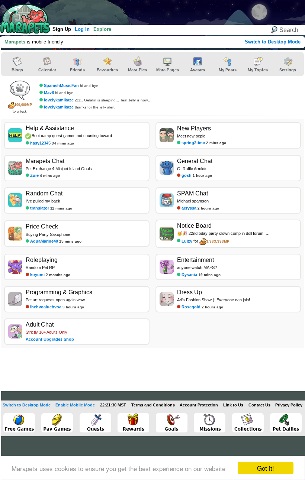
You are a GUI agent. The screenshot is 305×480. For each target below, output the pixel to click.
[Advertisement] (137, 11)
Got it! (265, 468)
